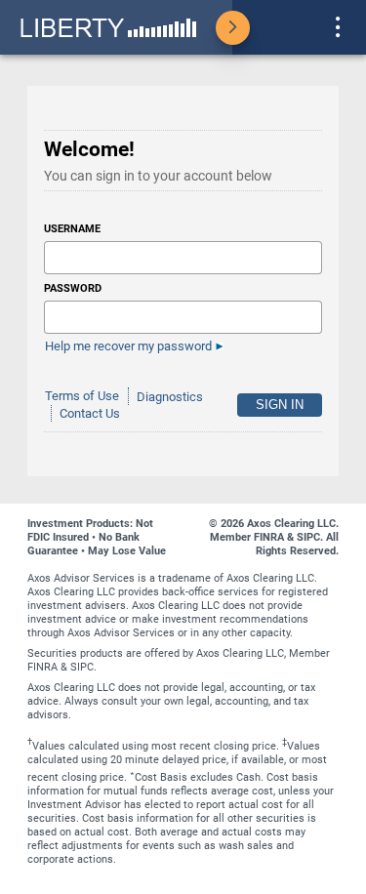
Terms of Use (82, 396)
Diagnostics (170, 396)
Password (73, 288)
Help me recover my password (128, 346)
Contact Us (90, 413)
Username (72, 229)
